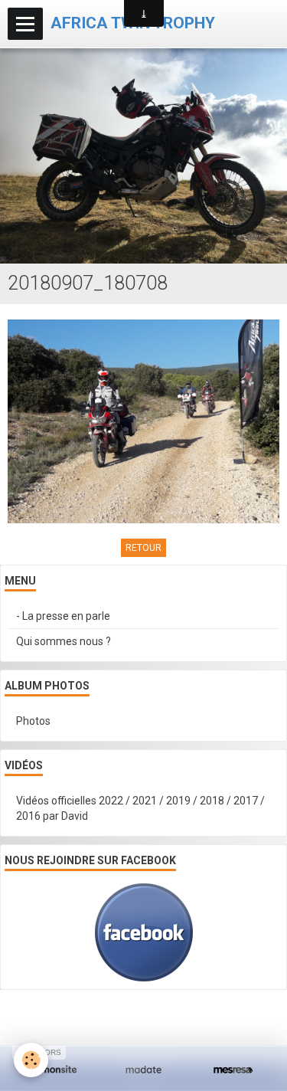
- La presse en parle (63, 616)
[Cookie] (31, 1060)
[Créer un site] (54, 1069)
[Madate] (143, 1069)
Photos (33, 721)
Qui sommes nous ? (63, 641)
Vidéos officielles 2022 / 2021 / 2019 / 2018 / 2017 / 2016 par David (140, 808)
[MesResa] (233, 1069)
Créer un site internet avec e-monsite (141, 1005)
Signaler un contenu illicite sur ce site (145, 1028)
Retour (143, 547)
